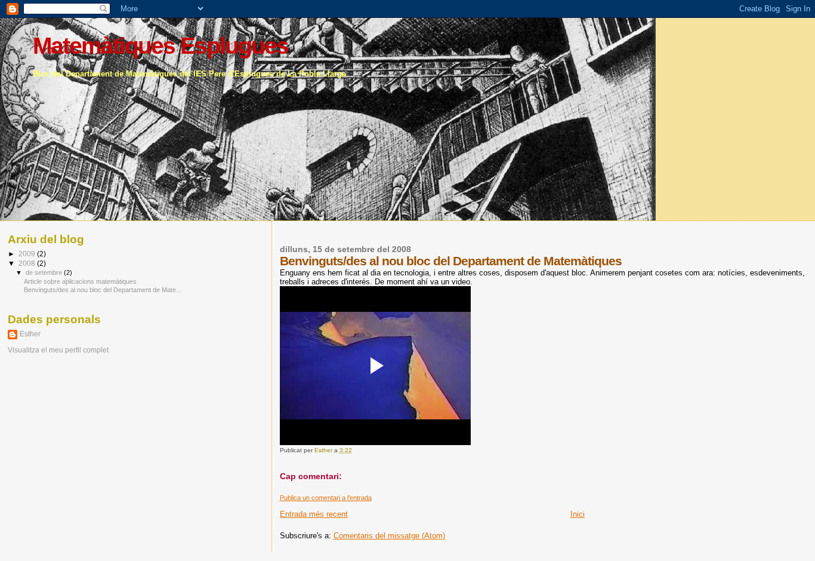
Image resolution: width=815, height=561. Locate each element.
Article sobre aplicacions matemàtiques (80, 281)
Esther (30, 334)
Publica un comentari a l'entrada (326, 497)
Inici (577, 514)
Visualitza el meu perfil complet (58, 350)
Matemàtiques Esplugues (160, 46)
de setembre (45, 272)
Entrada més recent (314, 514)
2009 (27, 253)
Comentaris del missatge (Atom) (389, 535)
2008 (27, 263)
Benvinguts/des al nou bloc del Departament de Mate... (102, 289)
